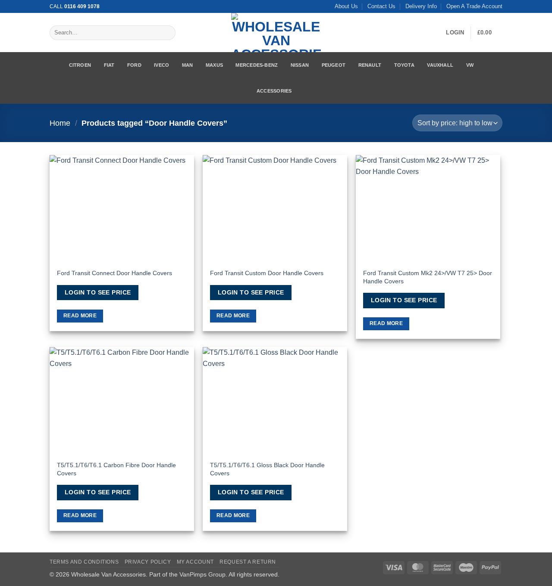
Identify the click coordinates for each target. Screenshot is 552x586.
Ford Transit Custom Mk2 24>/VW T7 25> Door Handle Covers (427, 277)
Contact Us (381, 6)
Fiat (109, 65)
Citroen (80, 65)
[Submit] (167, 32)
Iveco (161, 65)
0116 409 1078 (82, 6)
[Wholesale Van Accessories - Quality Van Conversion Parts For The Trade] (276, 32)
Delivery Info (421, 6)
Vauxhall (440, 65)
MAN (187, 65)
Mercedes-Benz (256, 65)
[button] (455, 32)
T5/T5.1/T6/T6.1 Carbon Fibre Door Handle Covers (116, 469)
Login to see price (98, 292)
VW (470, 65)
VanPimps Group (202, 574)
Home (60, 122)
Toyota (404, 65)
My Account (195, 562)
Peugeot (334, 65)
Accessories (274, 90)
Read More (80, 315)
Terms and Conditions (84, 562)
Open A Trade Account (474, 6)
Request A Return (248, 562)
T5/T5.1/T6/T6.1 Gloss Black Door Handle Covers (267, 469)
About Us (346, 6)
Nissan (300, 65)
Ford (134, 65)
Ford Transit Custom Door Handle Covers (266, 273)
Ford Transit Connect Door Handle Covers (114, 273)
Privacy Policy (148, 562)
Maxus (214, 65)
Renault (370, 65)
